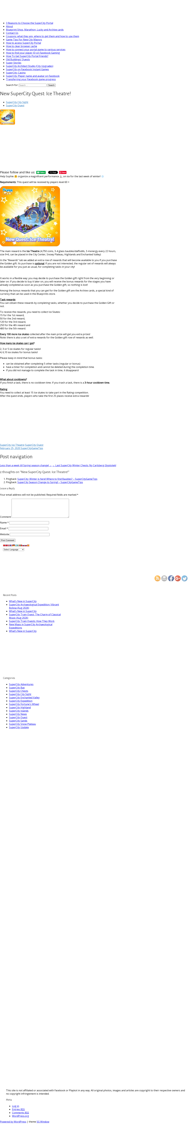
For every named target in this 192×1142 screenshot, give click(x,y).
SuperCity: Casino (16, 72)
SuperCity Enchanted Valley (24, 697)
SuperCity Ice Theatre (12, 445)
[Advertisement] (59, 148)
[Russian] (23, 546)
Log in (15, 1106)
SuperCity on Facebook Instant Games (27, 69)
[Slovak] (26, 546)
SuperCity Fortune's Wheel (24, 704)
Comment (5, 516)
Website (4, 534)
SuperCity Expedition (20, 701)
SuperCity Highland (20, 707)
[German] (14, 546)
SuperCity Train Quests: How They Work (31, 621)
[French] (11, 546)
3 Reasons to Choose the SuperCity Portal (29, 23)
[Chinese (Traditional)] (6, 546)
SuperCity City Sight (17, 102)
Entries (18, 1109)
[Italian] (18, 546)
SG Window (43, 1121)
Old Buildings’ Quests (18, 59)
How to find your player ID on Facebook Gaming (33, 52)
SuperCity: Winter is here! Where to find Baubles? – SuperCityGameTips (57, 479)
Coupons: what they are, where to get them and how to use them (42, 36)
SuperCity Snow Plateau (22, 724)
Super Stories (13, 62)
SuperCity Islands (18, 710)
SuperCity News (18, 714)
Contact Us (12, 33)
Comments (20, 1112)
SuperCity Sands (18, 720)
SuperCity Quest (15, 105)
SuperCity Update (19, 727)
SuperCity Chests (18, 691)
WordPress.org (20, 1116)
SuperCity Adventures (21, 684)
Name (4, 522)
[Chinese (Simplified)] (4, 546)
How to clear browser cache (21, 46)
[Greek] (16, 546)
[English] (9, 546)
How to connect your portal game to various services (35, 49)
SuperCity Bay (17, 687)
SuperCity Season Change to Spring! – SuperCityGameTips (50, 482)
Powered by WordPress (13, 1121)
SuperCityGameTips (22, 7)
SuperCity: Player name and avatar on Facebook (33, 76)
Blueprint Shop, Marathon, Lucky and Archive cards (35, 29)
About (9, 26)
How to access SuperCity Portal (23, 43)
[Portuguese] (21, 546)
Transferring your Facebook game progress (31, 79)
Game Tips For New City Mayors (24, 39)
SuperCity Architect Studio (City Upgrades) (29, 66)
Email (4, 528)
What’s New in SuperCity (23, 601)
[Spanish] (28, 546)
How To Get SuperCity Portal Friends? (27, 56)
